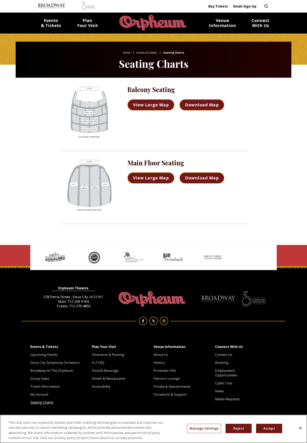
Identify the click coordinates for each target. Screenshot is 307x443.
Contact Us (223, 354)
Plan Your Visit (104, 346)
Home (127, 52)
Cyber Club (223, 383)
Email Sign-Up (244, 6)
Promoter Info (165, 370)
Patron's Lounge (167, 378)
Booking (221, 362)
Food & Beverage (105, 370)
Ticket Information (45, 386)
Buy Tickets (218, 6)
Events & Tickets (147, 52)
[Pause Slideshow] (266, 251)
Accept (269, 428)
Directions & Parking (108, 354)
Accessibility (101, 386)
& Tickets (51, 23)
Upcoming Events (44, 354)
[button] (36, 252)
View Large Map (151, 105)
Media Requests (227, 399)
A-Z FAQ (98, 362)
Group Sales (39, 378)
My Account (39, 394)
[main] (153, 122)
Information (222, 23)
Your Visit (87, 23)
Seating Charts (41, 402)
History (159, 362)
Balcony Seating (151, 89)
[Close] (300, 428)
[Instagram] (164, 321)
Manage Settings (204, 428)
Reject (238, 428)
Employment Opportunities (226, 372)
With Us (260, 23)
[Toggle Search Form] (266, 6)
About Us (161, 354)
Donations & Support (170, 394)
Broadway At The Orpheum (51, 370)
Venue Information (169, 346)
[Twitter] (153, 321)
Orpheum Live (153, 23)
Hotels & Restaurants (108, 378)
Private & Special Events (172, 386)
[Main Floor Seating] (89, 185)
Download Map (202, 105)
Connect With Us (229, 346)
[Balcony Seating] (89, 112)
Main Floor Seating (155, 162)
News (219, 391)
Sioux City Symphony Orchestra (54, 362)
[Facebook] (143, 321)
